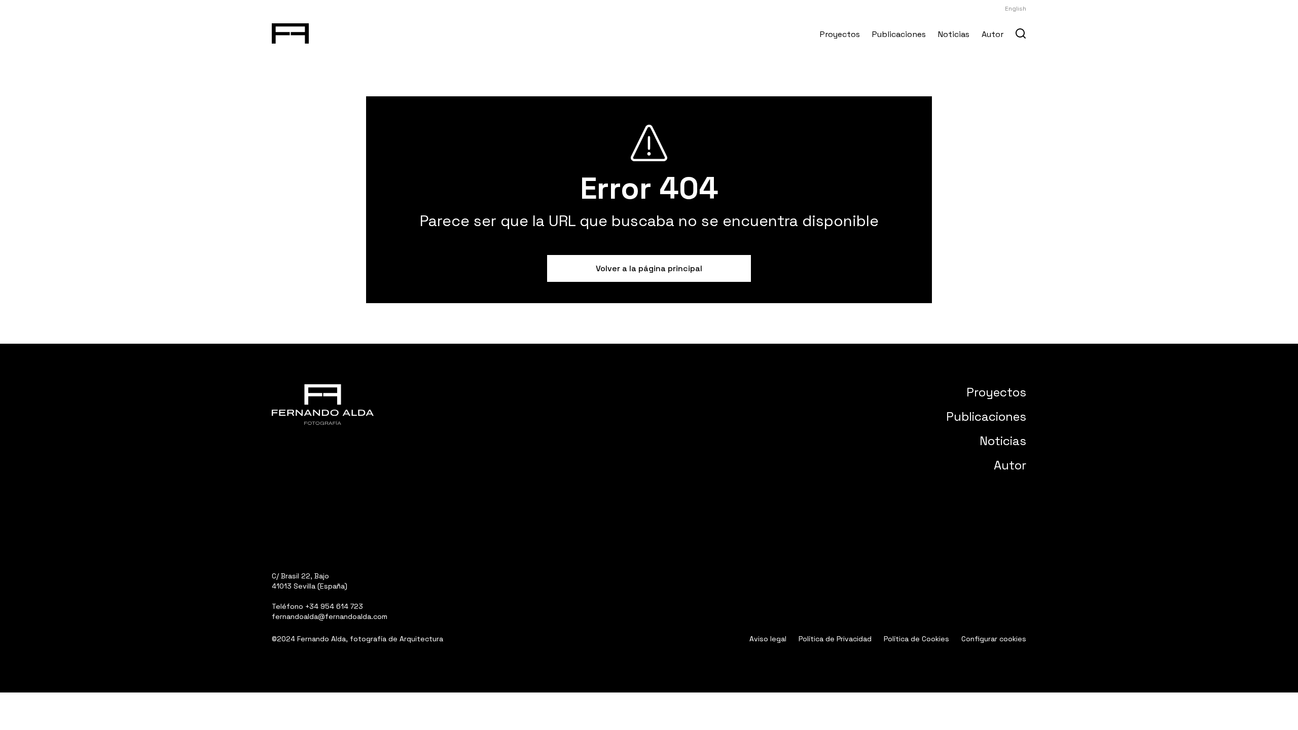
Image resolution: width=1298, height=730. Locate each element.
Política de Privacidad (835, 638)
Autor (992, 34)
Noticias (953, 34)
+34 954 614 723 (334, 606)
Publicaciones (899, 34)
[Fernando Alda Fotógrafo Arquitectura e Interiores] (290, 31)
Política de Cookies (916, 638)
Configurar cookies (993, 638)
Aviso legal (767, 638)
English (1015, 9)
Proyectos (840, 34)
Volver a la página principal (649, 268)
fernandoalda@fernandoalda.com (329, 616)
